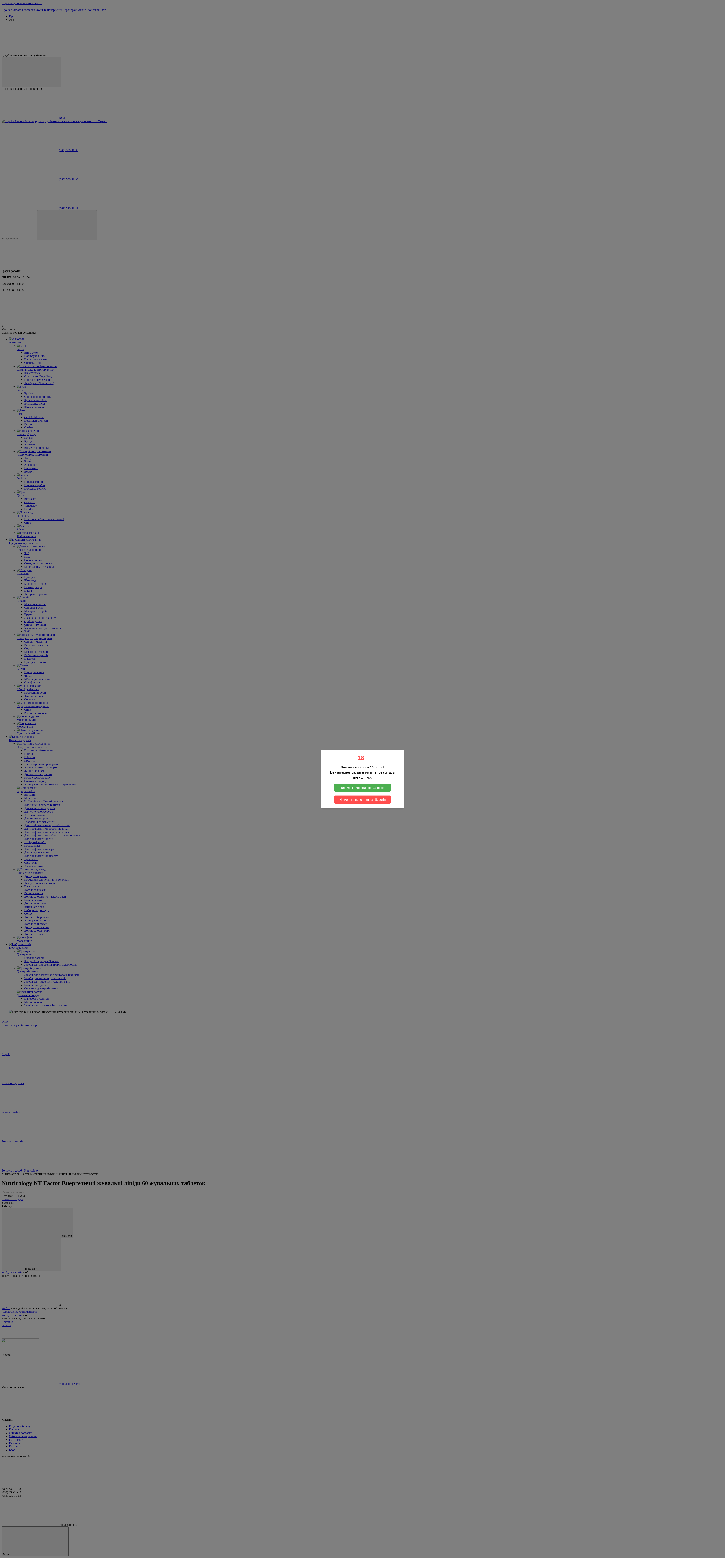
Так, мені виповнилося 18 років (362, 787)
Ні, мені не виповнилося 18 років (362, 799)
